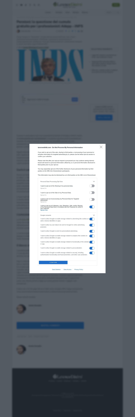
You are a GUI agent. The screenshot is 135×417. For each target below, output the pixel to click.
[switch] (92, 186)
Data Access (67, 269)
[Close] (102, 148)
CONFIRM (53, 262)
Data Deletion (56, 269)
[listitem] (67, 181)
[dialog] (67, 208)
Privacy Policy (78, 269)
